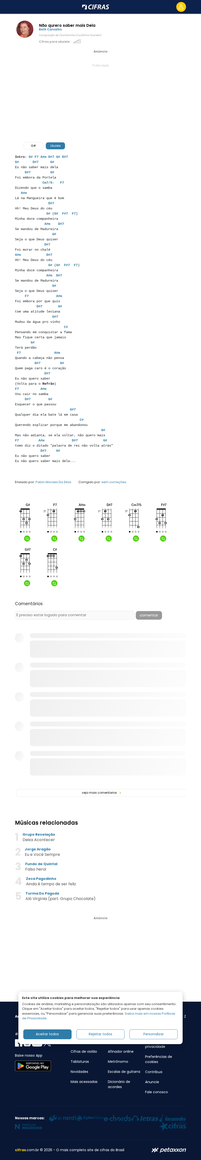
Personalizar (153, 1034)
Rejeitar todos (100, 1034)
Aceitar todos (47, 1034)
